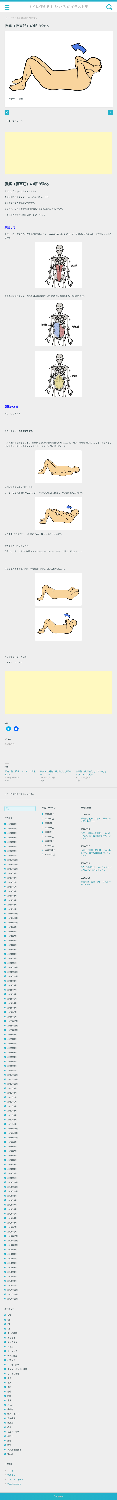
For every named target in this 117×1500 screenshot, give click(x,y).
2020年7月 (12, 1151)
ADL (9, 1315)
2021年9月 (12, 1088)
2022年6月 (12, 1048)
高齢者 (10, 1454)
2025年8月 (12, 878)
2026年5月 (12, 838)
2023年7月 (12, 990)
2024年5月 (12, 945)
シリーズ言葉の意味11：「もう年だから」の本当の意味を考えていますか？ (96, 853)
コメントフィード (15, 1479)
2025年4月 (12, 896)
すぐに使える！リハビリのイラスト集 (58, 7)
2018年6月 (12, 1263)
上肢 (9, 1378)
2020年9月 (12, 1142)
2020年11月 (12, 1133)
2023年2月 (12, 1012)
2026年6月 (12, 833)
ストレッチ (12, 1351)
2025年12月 (12, 860)
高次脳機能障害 (14, 1450)
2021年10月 (12, 1084)
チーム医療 (12, 1356)
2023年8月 (12, 985)
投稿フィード (13, 1475)
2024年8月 (12, 932)
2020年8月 (12, 1146)
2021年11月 (12, 1079)
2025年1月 (12, 909)
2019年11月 (12, 1187)
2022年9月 (12, 1035)
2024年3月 (12, 954)
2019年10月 (12, 1191)
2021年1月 (12, 1124)
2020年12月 (12, 1129)
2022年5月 (12, 1053)
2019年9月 (12, 1196)
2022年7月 (12, 1044)
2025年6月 (12, 887)
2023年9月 (12, 981)
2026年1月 (12, 855)
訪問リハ (11, 1436)
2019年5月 (12, 1214)
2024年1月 (12, 963)
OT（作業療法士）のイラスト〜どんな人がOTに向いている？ (96, 868)
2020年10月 (12, 1138)
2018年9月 (12, 1250)
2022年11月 (12, 1026)
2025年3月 (12, 900)
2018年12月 (12, 1236)
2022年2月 (12, 1066)
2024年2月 (12, 958)
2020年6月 (12, 1155)
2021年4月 (12, 1111)
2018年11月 (12, 1241)
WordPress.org (14, 1484)
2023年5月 (12, 999)
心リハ (10, 1405)
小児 (9, 1400)
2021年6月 (12, 1102)
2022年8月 (12, 1039)
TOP (6, 18)
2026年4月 (12, 842)
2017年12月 (12, 1290)
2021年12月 (12, 1075)
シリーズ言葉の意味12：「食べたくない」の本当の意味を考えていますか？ (96, 835)
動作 (9, 1391)
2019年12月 (12, 1182)
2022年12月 (12, 1021)
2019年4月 (12, 1218)
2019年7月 (12, 1205)
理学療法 (11, 1418)
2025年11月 (12, 864)
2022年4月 (12, 1057)
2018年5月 (12, 1267)
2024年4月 (12, 949)
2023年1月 (12, 1017)
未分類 (10, 1409)
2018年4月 (12, 1272)
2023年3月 (12, 1008)
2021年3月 (12, 1115)
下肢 (9, 1382)
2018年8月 (12, 1254)
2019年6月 (12, 1209)
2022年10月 (12, 1030)
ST (8, 1329)
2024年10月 (12, 923)
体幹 (12, 18)
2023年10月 (12, 976)
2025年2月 (12, 905)
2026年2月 (12, 851)
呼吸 (9, 1396)
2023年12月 (12, 967)
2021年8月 (12, 1093)
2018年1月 (12, 1285)
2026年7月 (12, 829)
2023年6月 (12, 994)
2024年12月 (12, 914)
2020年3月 (12, 1169)
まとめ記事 (12, 1333)
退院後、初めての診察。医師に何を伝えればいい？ (96, 819)
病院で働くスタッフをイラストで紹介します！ (96, 883)
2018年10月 (12, 1245)
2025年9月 (12, 873)
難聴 (9, 1441)
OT (8, 1320)
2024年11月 (12, 918)
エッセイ (11, 1338)
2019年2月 (12, 1227)
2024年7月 (12, 936)
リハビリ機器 (13, 1373)
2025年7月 (12, 882)
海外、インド (13, 1414)
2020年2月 (12, 1173)
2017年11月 (12, 1294)
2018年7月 (12, 1259)
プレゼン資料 (13, 1365)
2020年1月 (12, 1178)
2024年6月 (12, 940)
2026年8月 (12, 824)
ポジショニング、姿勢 (17, 1369)
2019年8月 (12, 1200)
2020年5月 (12, 1160)
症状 (9, 1427)
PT (8, 1324)
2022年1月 (12, 1070)
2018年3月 (12, 1276)
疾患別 (10, 1423)
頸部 (9, 1445)
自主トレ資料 (13, 1432)
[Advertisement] (58, 153)
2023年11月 (12, 972)
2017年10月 (12, 1299)
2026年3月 (12, 846)
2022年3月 (12, 1061)
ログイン (11, 1470)
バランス (11, 1360)
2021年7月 (12, 1097)
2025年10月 (12, 869)
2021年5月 (12, 1106)
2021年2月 (12, 1120)
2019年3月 (12, 1223)
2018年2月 (12, 1281)
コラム (10, 1347)
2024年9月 (12, 927)
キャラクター (13, 1342)
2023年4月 (12, 1003)
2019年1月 (12, 1232)
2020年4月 (12, 1164)
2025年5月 (12, 891)
